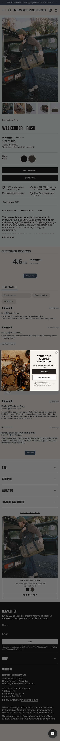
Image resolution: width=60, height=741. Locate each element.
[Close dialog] (56, 352)
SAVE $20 (44, 372)
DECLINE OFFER (44, 377)
